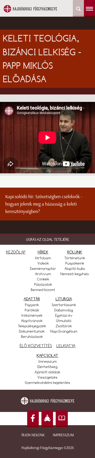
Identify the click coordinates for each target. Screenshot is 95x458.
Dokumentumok (32, 331)
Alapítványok (31, 321)
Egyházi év (64, 315)
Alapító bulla (75, 268)
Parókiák (32, 310)
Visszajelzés (47, 377)
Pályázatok (43, 284)
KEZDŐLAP (16, 252)
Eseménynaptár (43, 268)
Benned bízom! (43, 290)
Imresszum (48, 361)
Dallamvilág (63, 310)
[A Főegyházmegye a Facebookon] (33, 418)
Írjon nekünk (33, 435)
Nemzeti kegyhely (74, 274)
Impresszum (63, 435)
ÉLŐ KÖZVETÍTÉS (36, 345)
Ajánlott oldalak (47, 372)
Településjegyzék (32, 326)
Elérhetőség (47, 367)
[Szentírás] (62, 418)
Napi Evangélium (63, 331)
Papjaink (32, 305)
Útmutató (64, 321)
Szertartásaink (64, 305)
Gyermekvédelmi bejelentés (47, 382)
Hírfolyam (43, 258)
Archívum (43, 274)
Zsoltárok (64, 326)
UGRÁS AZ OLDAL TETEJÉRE (47, 239)
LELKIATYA (65, 345)
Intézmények (31, 315)
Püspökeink (74, 263)
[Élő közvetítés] (47, 418)
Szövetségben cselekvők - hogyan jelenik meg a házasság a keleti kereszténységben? (43, 204)
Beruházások (32, 336)
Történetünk (74, 258)
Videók (43, 263)
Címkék (43, 279)
